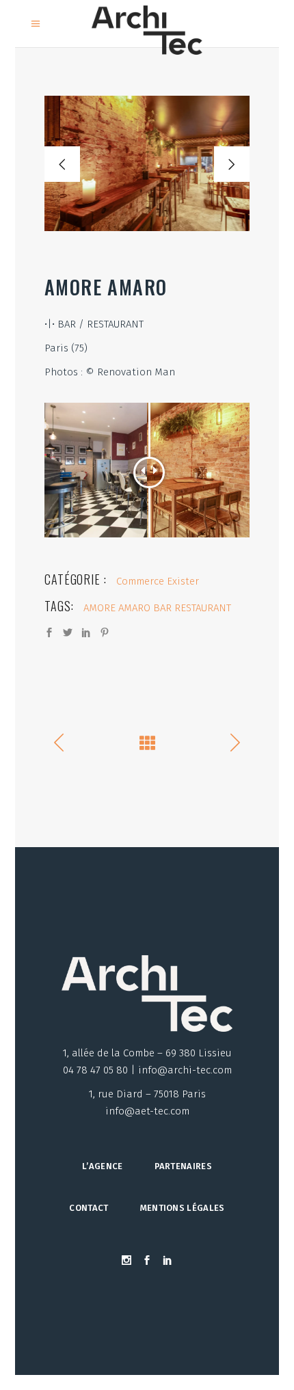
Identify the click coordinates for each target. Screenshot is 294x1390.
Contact (88, 1208)
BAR (162, 608)
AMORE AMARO (116, 608)
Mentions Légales (182, 1208)
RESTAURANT (202, 608)
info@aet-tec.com (147, 1111)
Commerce (140, 581)
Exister (183, 581)
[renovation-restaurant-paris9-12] (147, 163)
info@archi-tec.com (185, 1070)
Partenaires (184, 1166)
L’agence (102, 1166)
